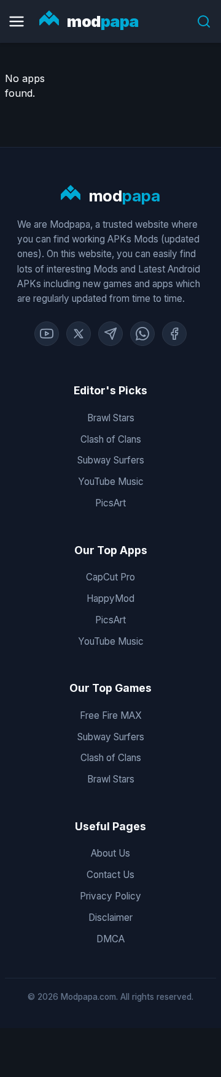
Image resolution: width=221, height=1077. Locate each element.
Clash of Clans (110, 439)
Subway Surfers (110, 460)
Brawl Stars (110, 418)
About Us (110, 853)
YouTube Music (111, 481)
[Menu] (16, 21)
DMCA (110, 939)
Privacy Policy (110, 896)
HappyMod (110, 598)
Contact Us (110, 874)
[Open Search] (204, 21)
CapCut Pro (110, 577)
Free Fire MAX (111, 715)
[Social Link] (46, 333)
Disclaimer (110, 917)
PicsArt (110, 503)
